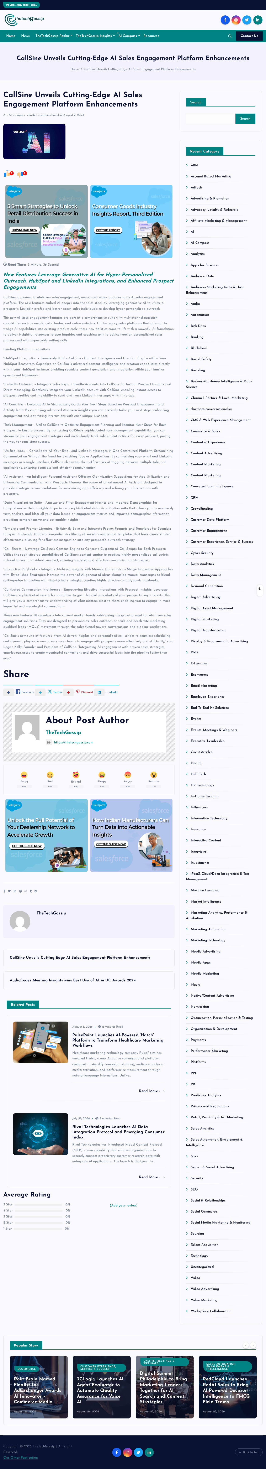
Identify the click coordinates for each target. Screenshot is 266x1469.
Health (196, 763)
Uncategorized (202, 1267)
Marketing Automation (208, 929)
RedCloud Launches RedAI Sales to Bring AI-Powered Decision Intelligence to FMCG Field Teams (226, 1391)
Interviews (199, 851)
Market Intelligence (206, 901)
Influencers (199, 807)
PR (193, 1084)
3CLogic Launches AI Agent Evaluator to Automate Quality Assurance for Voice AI (100, 1391)
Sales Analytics (202, 1128)
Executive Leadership (208, 741)
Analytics (198, 254)
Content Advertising (206, 453)
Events (196, 719)
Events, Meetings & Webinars (214, 730)
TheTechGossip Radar (52, 36)
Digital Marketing (205, 619)
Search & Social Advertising (212, 1167)
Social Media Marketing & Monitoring (220, 1222)
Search (196, 102)
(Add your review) (124, 1205)
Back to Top (250, 1452)
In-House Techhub (205, 796)
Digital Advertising (205, 597)
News (25, 36)
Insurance (198, 829)
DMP (194, 652)
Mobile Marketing (205, 973)
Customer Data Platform (210, 519)
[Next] (253, 1345)
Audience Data (202, 276)
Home (11, 36)
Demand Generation (207, 586)
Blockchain (199, 348)
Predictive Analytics (206, 1095)
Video (195, 1278)
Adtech (196, 187)
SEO (194, 1189)
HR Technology (202, 785)
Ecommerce (199, 674)
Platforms (198, 1062)
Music (195, 984)
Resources (151, 36)
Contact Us (249, 36)
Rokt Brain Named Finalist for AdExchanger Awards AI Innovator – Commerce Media (37, 1391)
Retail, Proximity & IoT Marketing (217, 1117)
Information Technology (209, 818)
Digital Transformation (208, 630)
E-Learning (199, 663)
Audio (195, 304)
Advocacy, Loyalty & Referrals (214, 210)
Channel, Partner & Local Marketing (219, 398)
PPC (194, 1073)
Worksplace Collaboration (211, 1311)
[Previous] (246, 1345)
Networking (200, 1006)
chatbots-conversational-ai (45, 115)
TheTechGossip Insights (94, 36)
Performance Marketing (209, 1051)
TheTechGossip (63, 732)
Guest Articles (201, 752)
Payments (198, 1040)
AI (4, 115)
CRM (194, 497)
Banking (197, 337)
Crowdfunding (202, 508)
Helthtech (198, 774)
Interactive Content (206, 840)
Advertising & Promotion (210, 198)
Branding (198, 370)
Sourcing (197, 1233)
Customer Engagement (209, 531)
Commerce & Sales (205, 431)
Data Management (206, 575)
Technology (199, 1256)
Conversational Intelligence (212, 486)
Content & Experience (208, 442)
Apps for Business (205, 265)
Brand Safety (201, 359)
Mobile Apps (201, 962)
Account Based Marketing (211, 176)
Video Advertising (205, 1289)
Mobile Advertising (205, 951)
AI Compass (127, 36)
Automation (200, 315)
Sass (194, 1156)
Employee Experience (208, 697)
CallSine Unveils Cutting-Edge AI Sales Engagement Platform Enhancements (140, 69)
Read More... (150, 1091)
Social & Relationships (208, 1200)
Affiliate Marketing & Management (219, 221)
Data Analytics (202, 564)
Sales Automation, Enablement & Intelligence (221, 1366)
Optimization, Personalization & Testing (222, 1018)
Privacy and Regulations (210, 1106)
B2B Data (198, 326)
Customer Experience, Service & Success (222, 542)
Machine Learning (205, 890)
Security (197, 1178)
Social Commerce (204, 1211)
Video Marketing (204, 1300)
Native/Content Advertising (212, 995)
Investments (200, 863)
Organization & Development (214, 1029)
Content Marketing (206, 464)
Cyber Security (202, 553)
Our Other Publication (20, 1457)
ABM (194, 165)
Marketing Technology (208, 940)
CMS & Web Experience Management (221, 420)
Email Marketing (204, 685)
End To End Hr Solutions (210, 708)
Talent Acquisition (204, 1245)
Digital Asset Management (212, 608)
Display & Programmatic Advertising (219, 641)
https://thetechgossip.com (73, 742)
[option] (39, 1387)
